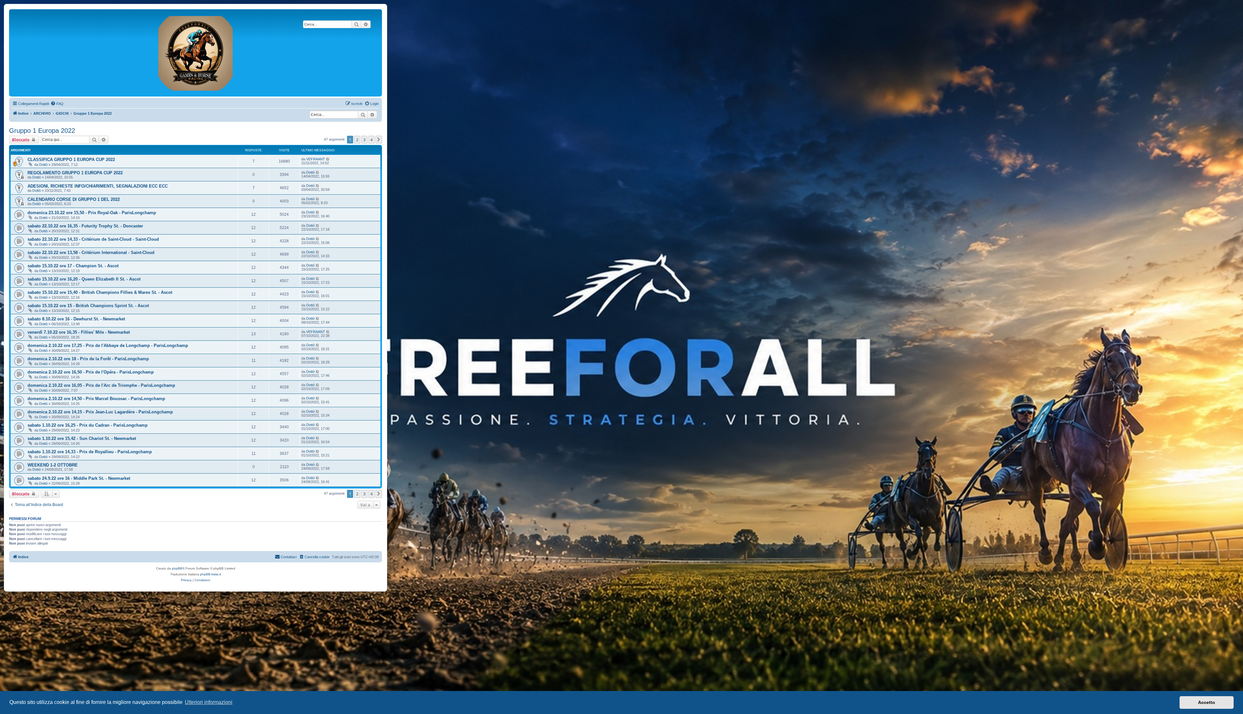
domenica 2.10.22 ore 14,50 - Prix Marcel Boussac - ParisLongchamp (96, 398)
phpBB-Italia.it (210, 574)
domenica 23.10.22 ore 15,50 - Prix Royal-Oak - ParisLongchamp (92, 212)
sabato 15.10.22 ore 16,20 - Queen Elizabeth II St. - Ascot (84, 279)
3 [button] (364, 140)
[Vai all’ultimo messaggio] (328, 159)
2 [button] (357, 140)
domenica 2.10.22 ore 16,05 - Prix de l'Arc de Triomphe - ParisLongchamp (101, 385)
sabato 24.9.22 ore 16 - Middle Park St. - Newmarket (79, 478)
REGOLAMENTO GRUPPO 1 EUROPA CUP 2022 (75, 172)
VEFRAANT (315, 159)
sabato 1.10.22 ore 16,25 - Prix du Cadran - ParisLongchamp (88, 425)
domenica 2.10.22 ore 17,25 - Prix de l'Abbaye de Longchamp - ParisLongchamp (108, 345)
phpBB (177, 568)
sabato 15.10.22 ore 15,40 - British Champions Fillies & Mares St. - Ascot (100, 292)
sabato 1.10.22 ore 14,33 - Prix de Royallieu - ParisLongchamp (90, 451)
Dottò (43, 165)
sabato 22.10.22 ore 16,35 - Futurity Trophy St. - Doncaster (85, 226)
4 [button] (371, 140)
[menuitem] (56, 104)
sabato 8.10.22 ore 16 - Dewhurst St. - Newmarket (76, 319)
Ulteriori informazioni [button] (208, 702)
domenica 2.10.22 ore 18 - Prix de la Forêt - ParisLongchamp (88, 358)
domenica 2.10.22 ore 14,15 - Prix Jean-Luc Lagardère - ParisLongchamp (100, 411)
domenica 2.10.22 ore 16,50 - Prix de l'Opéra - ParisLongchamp (91, 372)
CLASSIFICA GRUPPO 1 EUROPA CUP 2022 (71, 159)
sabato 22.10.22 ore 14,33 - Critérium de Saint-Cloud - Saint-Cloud (93, 239)
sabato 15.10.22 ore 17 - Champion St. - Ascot (73, 265)
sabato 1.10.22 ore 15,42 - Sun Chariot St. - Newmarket (82, 438)
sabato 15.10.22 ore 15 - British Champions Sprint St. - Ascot (88, 305)
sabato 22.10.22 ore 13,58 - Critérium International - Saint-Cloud (91, 252)
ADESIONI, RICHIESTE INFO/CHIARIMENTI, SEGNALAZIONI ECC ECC (98, 186)
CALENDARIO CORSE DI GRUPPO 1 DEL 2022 (74, 199)
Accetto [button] (1206, 702)
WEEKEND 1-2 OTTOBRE (53, 465)
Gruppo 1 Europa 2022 (42, 130)
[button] (378, 140)
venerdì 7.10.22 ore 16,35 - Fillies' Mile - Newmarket (79, 332)
